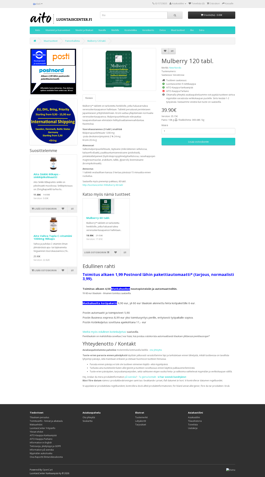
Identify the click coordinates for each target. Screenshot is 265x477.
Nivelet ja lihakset (84, 30)
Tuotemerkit (141, 417)
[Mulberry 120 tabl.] (119, 69)
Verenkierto (148, 30)
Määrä (165, 125)
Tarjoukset (140, 424)
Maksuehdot (36, 424)
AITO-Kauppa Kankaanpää (43, 435)
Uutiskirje (193, 428)
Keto (37, 30)
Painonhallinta (72, 40)
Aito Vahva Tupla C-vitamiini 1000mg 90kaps (53, 237)
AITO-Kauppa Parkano (41, 438)
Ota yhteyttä (89, 417)
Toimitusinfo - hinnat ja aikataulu (46, 421)
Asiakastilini (194, 417)
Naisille (102, 30)
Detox (163, 30)
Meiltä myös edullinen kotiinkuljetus (104, 331)
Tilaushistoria (195, 421)
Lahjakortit (140, 421)
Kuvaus (89, 97)
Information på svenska (42, 449)
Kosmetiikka (131, 30)
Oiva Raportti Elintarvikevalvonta (46, 456)
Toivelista (193, 424)
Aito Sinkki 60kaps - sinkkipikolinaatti (47, 175)
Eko (192, 30)
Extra (201, 30)
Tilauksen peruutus (39, 417)
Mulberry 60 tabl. (98, 218)
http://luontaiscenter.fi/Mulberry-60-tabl (103, 185)
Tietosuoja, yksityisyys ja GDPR (45, 446)
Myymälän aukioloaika (41, 453)
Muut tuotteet (178, 30)
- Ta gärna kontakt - (162, 376)
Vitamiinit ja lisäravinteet (57, 30)
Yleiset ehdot (36, 431)
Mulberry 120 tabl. (96, 40)
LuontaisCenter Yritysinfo (42, 428)
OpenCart (48, 469)
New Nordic (175, 67)
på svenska (130, 376)
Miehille (115, 30)
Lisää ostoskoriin (198, 141)
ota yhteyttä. (156, 349)
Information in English (41, 442)
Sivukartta (87, 421)
